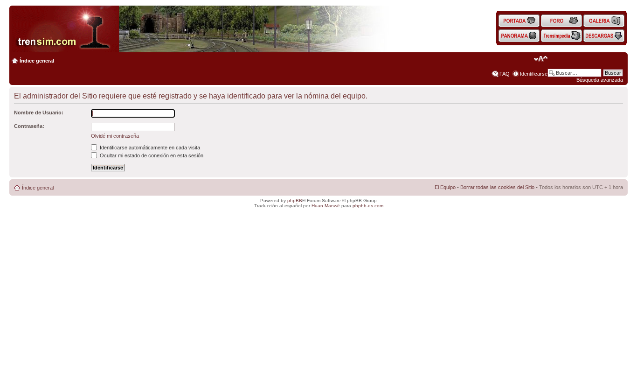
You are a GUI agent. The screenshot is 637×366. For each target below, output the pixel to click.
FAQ (504, 74)
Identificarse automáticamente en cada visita (149, 147)
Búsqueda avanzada (599, 80)
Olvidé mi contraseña (115, 136)
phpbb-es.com (368, 205)
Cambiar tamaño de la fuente (540, 59)
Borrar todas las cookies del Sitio (497, 187)
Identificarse (533, 74)
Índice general (37, 60)
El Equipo (445, 187)
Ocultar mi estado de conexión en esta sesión (150, 155)
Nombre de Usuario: (38, 112)
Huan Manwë (326, 205)
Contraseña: (29, 126)
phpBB (294, 200)
